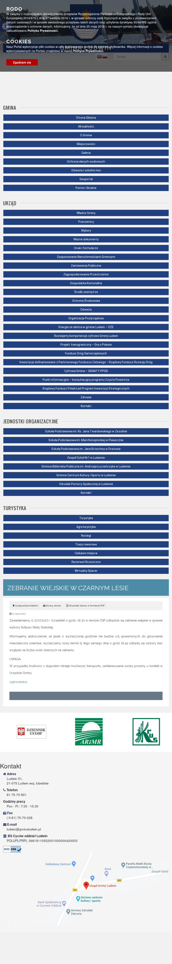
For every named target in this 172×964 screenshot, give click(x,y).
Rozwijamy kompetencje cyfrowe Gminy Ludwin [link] (86, 335)
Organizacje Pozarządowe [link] (86, 318)
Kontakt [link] (86, 406)
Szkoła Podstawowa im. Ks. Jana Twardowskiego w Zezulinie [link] (86, 431)
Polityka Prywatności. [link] (42, 30)
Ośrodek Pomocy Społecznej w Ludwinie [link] (86, 484)
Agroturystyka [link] (86, 526)
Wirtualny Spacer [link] (86, 570)
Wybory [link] (86, 230)
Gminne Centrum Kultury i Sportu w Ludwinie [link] (86, 475)
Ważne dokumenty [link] (86, 239)
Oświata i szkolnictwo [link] (86, 170)
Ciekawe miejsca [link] (86, 553)
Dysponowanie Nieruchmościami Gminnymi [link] (86, 257)
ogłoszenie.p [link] (18, 682)
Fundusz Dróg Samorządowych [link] (86, 353)
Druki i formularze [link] (86, 248)
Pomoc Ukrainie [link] (86, 188)
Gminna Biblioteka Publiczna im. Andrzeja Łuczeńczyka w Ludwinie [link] (86, 466)
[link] (52, 605)
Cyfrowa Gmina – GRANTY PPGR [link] (86, 371)
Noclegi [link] (86, 535)
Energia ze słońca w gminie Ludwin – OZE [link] (86, 327)
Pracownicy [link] (86, 221)
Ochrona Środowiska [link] (86, 300)
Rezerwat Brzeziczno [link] (86, 562)
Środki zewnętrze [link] (86, 292)
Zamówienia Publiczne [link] (86, 265)
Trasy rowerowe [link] (86, 544)
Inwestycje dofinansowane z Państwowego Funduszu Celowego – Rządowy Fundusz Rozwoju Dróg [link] (86, 362)
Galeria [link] (86, 152)
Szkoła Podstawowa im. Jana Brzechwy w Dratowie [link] (86, 449)
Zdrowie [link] (86, 397)
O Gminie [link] (86, 135)
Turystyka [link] (86, 518)
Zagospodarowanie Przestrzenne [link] (86, 274)
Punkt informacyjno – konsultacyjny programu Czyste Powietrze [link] (86, 379)
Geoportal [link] (86, 179)
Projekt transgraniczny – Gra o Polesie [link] (86, 344)
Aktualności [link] (86, 126)
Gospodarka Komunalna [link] (86, 283)
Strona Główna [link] (86, 117)
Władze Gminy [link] (86, 213)
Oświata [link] (86, 309)
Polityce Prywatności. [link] (88, 51)
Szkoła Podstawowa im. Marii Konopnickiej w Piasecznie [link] (86, 440)
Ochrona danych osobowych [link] (86, 161)
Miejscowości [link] (86, 144)
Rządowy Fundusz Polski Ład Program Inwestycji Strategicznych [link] (86, 388)
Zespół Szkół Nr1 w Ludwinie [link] (86, 457)
